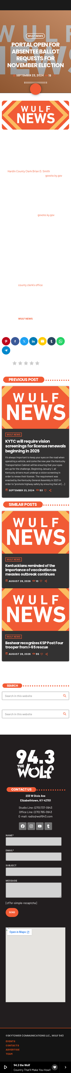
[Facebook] (23, 826)
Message (11, 880)
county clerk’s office (30, 285)
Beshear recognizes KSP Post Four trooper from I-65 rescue (34, 645)
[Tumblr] (48, 826)
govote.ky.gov (53, 175)
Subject (11, 865)
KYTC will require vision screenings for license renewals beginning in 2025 (35, 446)
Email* (10, 850)
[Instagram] (31, 826)
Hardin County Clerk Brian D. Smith (29, 171)
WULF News (35, 36)
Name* (10, 835)
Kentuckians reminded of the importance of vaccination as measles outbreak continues (30, 570)
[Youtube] (40, 826)
